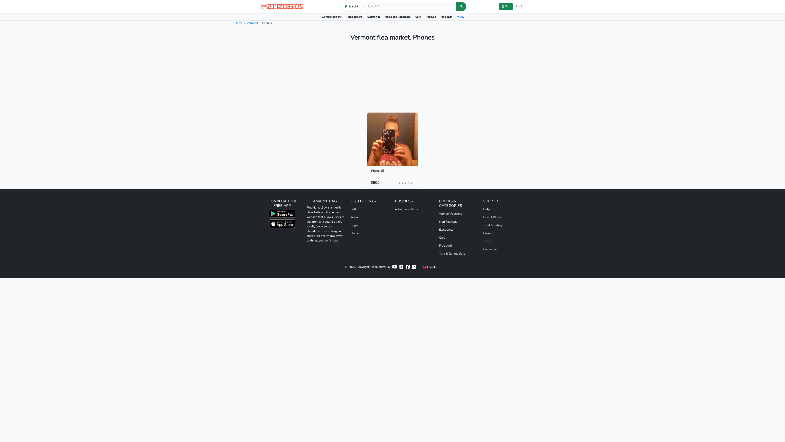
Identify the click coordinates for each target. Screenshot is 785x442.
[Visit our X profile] (401, 267)
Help (486, 209)
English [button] (431, 267)
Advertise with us (406, 209)
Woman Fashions (332, 16)
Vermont (252, 23)
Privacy (488, 233)
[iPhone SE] (392, 139)
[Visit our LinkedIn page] (414, 267)
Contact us (490, 249)
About (355, 217)
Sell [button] (507, 6)
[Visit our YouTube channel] (394, 267)
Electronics (373, 16)
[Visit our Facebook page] (407, 267)
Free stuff (446, 16)
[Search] (461, 6)
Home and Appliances (397, 16)
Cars (418, 16)
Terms (487, 241)
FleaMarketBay (380, 267)
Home (239, 23)
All (462, 16)
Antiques (431, 16)
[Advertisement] (392, 78)
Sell (353, 209)
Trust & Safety (492, 225)
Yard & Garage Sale (452, 253)
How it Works (492, 217)
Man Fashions (354, 16)
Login (519, 6)
